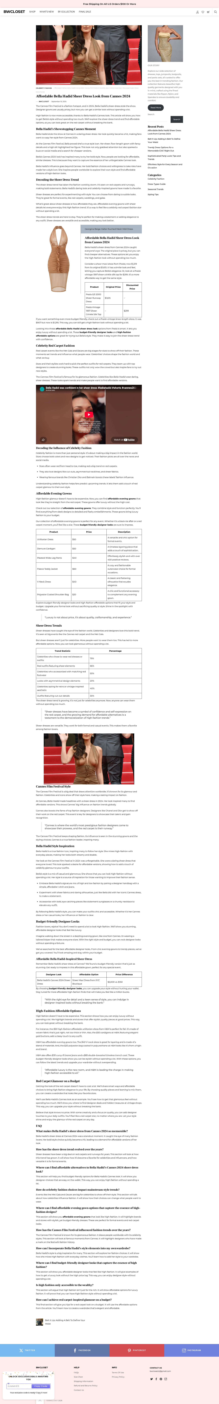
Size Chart (78, 1377)
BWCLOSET (44, 102)
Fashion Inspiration (115, 88)
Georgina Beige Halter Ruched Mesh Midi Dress (109, 229)
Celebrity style (104, 88)
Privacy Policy (118, 1377)
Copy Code (40, 1386)
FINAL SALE (85, 12)
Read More (156, 107)
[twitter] (151, 1379)
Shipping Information (83, 1381)
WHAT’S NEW (47, 12)
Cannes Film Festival (92, 88)
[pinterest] (161, 1379)
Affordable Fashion (60, 88)
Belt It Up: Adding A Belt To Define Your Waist (65, 1322)
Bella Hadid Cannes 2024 (75, 88)
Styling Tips (153, 194)
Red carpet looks (128, 88)
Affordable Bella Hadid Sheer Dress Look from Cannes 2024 (83, 96)
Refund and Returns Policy (85, 1385)
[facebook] (156, 1379)
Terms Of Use (118, 1372)
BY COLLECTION (66, 12)
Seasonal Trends (155, 189)
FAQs (76, 1372)
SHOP (32, 12)
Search (151, 114)
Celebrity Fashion (44, 88)
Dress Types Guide (157, 184)
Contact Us (79, 1390)
